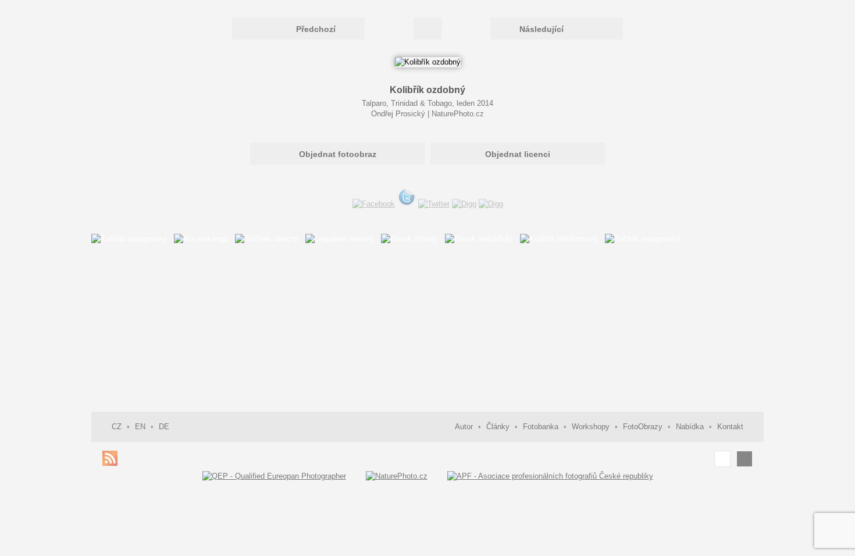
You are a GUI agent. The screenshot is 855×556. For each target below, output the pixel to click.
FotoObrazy (642, 426)
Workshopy (591, 426)
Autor (464, 426)
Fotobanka (540, 426)
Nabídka (690, 426)
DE (164, 426)
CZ (117, 426)
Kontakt (730, 426)
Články (498, 426)
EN (140, 426)
